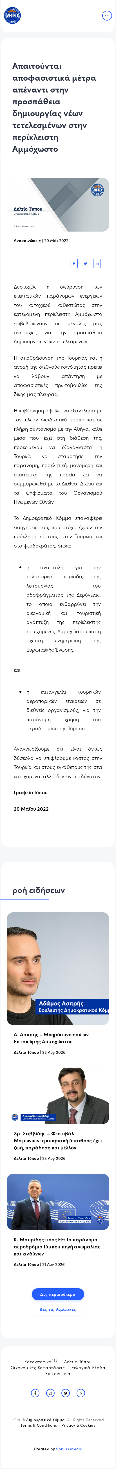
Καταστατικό (41, 1361)
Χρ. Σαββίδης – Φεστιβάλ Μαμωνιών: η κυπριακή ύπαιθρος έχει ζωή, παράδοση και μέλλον (58, 1140)
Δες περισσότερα (58, 1294)
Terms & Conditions (39, 1425)
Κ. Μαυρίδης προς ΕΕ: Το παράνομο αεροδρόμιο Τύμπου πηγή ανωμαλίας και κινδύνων (57, 1246)
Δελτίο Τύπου (26, 1052)
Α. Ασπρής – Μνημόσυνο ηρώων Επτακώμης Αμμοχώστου (51, 1038)
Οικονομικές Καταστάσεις (38, 1367)
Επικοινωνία (58, 1373)
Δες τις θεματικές (58, 1309)
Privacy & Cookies (78, 1425)
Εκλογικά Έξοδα (89, 1367)
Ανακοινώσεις (27, 240)
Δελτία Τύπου (78, 1361)
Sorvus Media (69, 1449)
